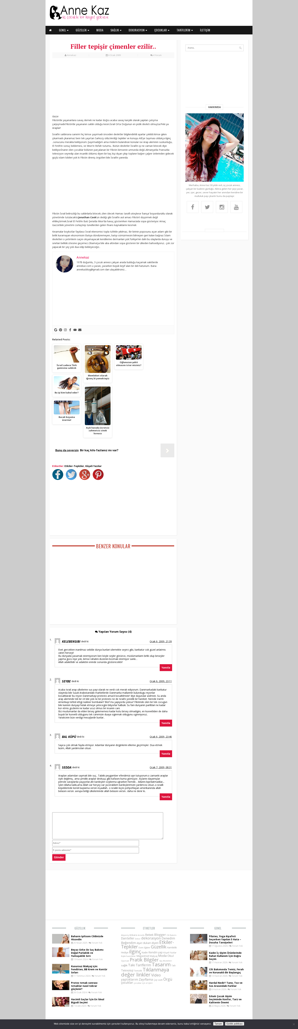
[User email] (79, 329)
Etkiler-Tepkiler (74, 466)
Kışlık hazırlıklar (128, 956)
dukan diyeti (150, 943)
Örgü (167, 979)
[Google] (55, 329)
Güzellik (80, 928)
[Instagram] (65, 329)
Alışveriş (125, 935)
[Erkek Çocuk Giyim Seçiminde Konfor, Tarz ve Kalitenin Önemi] (198, 1002)
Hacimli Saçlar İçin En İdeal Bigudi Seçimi (87, 1001)
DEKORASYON (137, 30)
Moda (162, 955)
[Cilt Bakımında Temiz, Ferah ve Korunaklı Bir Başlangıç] (198, 975)
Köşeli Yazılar (93, 466)
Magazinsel (142, 956)
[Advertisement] (113, 87)
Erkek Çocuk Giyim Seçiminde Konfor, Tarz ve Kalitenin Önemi (225, 999)
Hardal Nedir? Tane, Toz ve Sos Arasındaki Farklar (225, 984)
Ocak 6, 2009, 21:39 (161, 641)
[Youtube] (75, 329)
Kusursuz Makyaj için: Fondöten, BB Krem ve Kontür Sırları (89, 969)
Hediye (124, 952)
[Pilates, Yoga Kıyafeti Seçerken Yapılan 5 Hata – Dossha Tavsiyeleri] (198, 942)
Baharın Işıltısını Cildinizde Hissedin (87, 938)
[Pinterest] (60, 329)
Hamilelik (172, 947)
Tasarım (161, 964)
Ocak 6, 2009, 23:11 (161, 681)
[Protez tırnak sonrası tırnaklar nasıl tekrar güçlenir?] (60, 989)
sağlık (124, 965)
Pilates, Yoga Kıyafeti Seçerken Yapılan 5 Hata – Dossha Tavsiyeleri (225, 939)
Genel (217, 928)
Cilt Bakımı (171, 935)
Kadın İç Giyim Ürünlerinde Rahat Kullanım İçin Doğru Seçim (225, 956)
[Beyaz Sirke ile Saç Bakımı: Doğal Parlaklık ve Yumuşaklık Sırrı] (60, 956)
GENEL (63, 30)
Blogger (160, 935)
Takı (131, 965)
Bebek (149, 935)
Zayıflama (146, 979)
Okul (170, 956)
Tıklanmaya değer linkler (145, 972)
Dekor (138, 938)
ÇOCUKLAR (161, 30)
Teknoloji (127, 970)
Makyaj (153, 956)
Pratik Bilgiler (144, 959)
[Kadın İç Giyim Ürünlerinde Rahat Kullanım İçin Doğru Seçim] (198, 959)
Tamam (218, 1023)
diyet (139, 943)
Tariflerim (143, 965)
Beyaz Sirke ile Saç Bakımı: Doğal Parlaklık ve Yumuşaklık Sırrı (87, 953)
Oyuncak (125, 961)
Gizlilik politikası (234, 1023)
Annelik (141, 935)
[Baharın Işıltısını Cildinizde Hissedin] (60, 942)
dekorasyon (151, 938)
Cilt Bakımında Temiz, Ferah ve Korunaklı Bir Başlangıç (226, 971)
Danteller (127, 938)
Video (156, 975)
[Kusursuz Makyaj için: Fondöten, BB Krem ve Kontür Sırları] (60, 972)
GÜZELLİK (82, 30)
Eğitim (147, 947)
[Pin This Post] (99, 479)
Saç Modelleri (165, 960)
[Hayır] (293, 1024)
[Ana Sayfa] (79, 20)
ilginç (135, 951)
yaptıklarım (129, 979)
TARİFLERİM (184, 30)
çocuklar (127, 982)
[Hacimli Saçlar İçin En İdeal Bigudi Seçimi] (60, 1005)
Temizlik (138, 970)
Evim (141, 947)
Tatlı (173, 965)
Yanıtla (166, 667)
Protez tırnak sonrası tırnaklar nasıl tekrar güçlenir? (84, 986)
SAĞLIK (115, 30)
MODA (99, 30)
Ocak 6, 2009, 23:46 (161, 736)
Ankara (133, 935)
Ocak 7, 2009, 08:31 (161, 767)
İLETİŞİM (205, 30)
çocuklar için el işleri (143, 983)
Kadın (145, 952)
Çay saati (158, 979)
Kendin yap (155, 952)
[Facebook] (70, 329)
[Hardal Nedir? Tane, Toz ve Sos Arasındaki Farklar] (198, 989)
